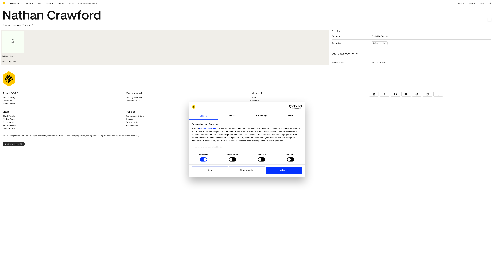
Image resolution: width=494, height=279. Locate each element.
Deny (210, 170)
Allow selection (247, 170)
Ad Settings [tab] (261, 115)
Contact (254, 97)
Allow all (284, 170)
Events (71, 3)
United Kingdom (379, 43)
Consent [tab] (203, 116)
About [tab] (290, 115)
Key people (7, 101)
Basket (472, 3)
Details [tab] (232, 115)
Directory (27, 25)
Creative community (87, 3)
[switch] (232, 159)
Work (39, 3)
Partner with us (133, 101)
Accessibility (132, 125)
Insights (60, 3)
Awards (29, 3)
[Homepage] (4, 3)
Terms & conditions (135, 116)
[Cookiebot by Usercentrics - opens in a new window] (291, 107)
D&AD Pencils (9, 116)
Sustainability (9, 104)
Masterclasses (9, 125)
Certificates (8, 122)
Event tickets (9, 128)
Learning (49, 3)
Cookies (130, 119)
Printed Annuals (10, 119)
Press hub (254, 101)
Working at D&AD (134, 97)
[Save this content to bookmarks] (489, 19)
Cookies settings (11, 144)
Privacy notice (132, 122)
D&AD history (9, 97)
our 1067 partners (207, 128)
